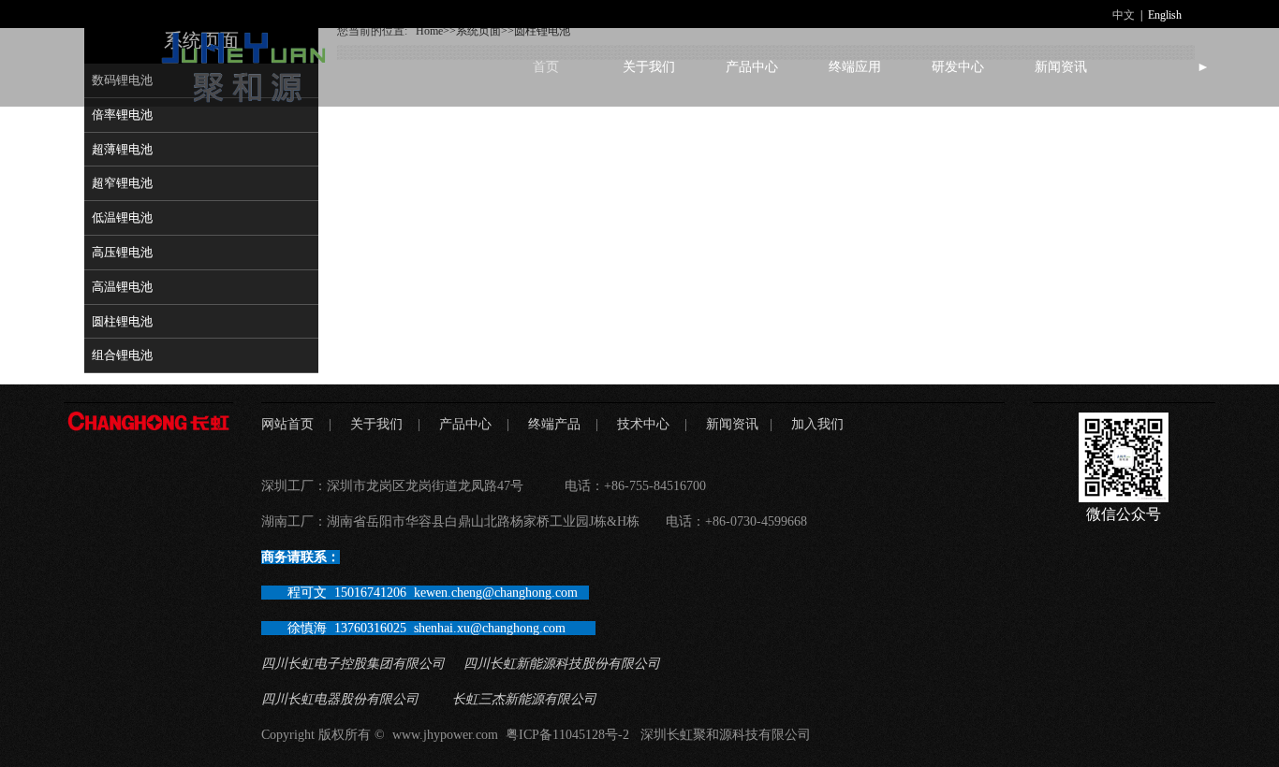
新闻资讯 (1061, 67)
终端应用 (855, 67)
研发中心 (958, 67)
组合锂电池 (122, 355)
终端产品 (554, 424)
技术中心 (643, 424)
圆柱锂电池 (122, 321)
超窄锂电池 (122, 183)
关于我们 (649, 67)
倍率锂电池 (122, 115)
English (1165, 15)
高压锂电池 (122, 252)
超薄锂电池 (122, 149)
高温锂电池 (122, 287)
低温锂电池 (122, 217)
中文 (1123, 15)
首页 (546, 67)
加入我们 (817, 424)
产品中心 (752, 67)
